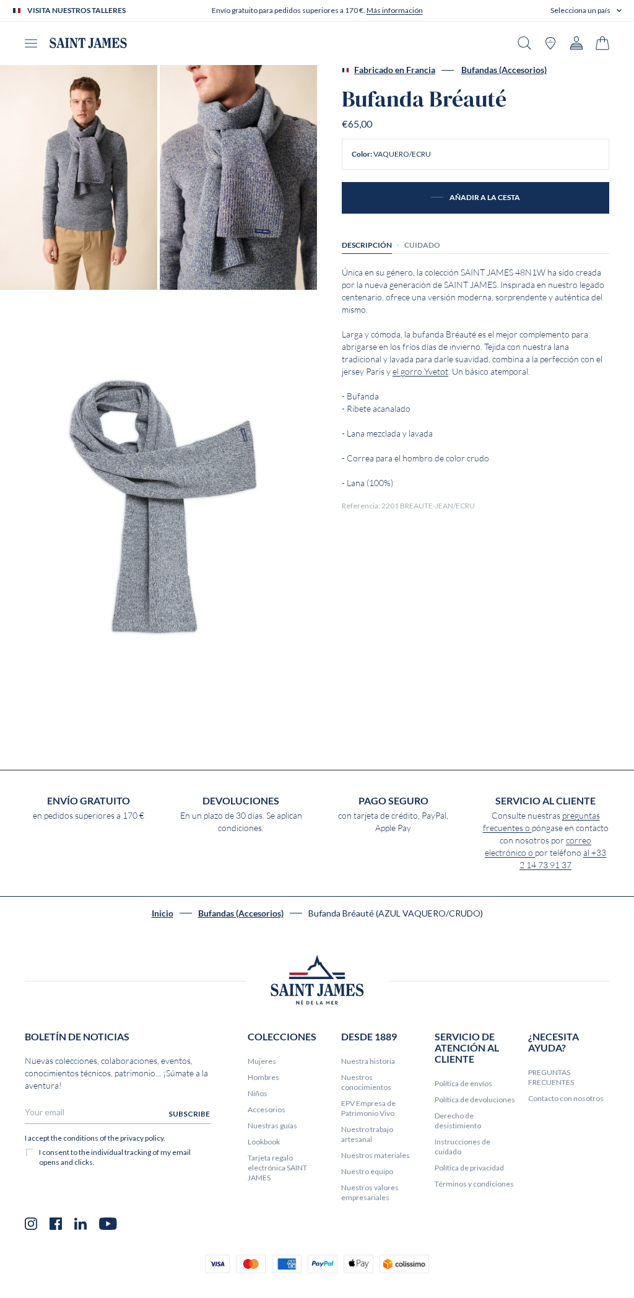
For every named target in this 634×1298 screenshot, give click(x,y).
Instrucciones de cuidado (462, 1146)
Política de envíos (463, 1083)
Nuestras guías (272, 1125)
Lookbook (264, 1141)
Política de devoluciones (475, 1099)
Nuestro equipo (367, 1171)
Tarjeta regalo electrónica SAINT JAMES (277, 1167)
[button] (586, 10)
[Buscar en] (524, 43)
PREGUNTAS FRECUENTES (551, 1077)
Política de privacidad (469, 1167)
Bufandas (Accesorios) (504, 70)
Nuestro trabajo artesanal (367, 1134)
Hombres (263, 1077)
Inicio (162, 913)
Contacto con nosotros (566, 1098)
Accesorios (266, 1109)
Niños (257, 1093)
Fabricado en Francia (394, 70)
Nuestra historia (368, 1061)
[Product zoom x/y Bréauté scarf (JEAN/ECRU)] (78, 177)
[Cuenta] (576, 43)
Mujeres (262, 1061)
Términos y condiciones (474, 1183)
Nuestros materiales (375, 1155)
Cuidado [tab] (422, 245)
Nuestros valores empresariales (370, 1192)
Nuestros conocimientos (366, 1082)
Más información (395, 10)
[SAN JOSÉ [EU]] (88, 43)
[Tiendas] (550, 43)
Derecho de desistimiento (458, 1120)
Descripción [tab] (367, 245)
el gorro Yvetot (420, 372)
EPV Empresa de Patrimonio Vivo (368, 1108)
